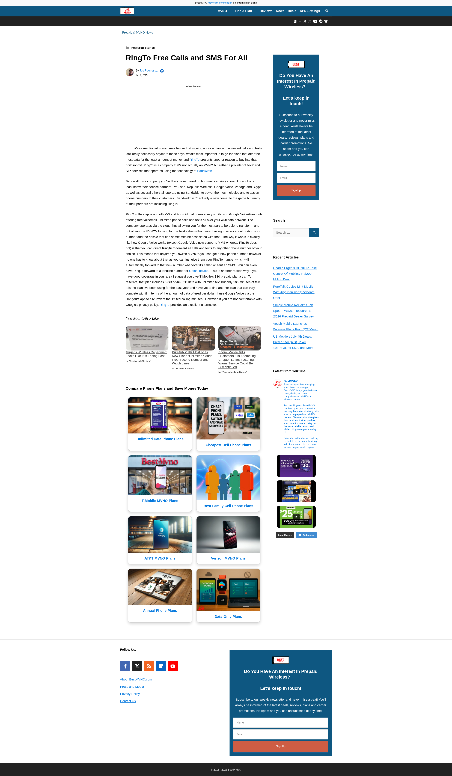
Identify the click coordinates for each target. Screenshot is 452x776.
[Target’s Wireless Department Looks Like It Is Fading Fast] (147, 338)
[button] (327, 11)
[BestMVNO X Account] (304, 21)
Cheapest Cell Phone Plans (228, 445)
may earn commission (220, 2)
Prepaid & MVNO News (137, 32)
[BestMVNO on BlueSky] (325, 21)
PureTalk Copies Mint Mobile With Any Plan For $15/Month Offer (293, 292)
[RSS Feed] (149, 666)
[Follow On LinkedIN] (161, 666)
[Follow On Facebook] (125, 666)
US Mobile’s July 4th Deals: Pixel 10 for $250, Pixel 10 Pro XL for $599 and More (293, 342)
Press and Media (132, 686)
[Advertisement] (194, 117)
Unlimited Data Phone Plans (159, 439)
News (280, 11)
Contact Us (128, 701)
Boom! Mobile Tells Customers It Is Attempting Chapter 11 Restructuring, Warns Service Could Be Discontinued (237, 359)
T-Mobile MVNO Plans (160, 501)
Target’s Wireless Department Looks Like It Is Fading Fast (146, 354)
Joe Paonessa (148, 70)
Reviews (266, 11)
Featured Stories (143, 47)
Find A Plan (243, 11)
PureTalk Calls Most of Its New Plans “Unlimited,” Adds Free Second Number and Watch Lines (192, 357)
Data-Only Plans (228, 617)
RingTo (195, 159)
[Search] (314, 232)
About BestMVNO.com (136, 679)
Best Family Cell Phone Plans (228, 506)
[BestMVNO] (127, 11)
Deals (292, 11)
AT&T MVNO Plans (160, 558)
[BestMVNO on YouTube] (315, 21)
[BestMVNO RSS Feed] (309, 21)
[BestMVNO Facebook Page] (300, 21)
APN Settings (310, 11)
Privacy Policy (130, 694)
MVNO (222, 11)
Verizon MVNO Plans (228, 558)
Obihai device (198, 271)
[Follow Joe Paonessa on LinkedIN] (162, 71)
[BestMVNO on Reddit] (320, 21)
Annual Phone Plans (160, 611)
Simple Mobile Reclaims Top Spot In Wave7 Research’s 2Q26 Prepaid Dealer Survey (293, 310)
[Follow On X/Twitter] (137, 666)
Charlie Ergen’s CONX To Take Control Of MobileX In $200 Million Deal (295, 273)
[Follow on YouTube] (173, 666)
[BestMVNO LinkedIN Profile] (295, 21)
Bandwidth (204, 171)
